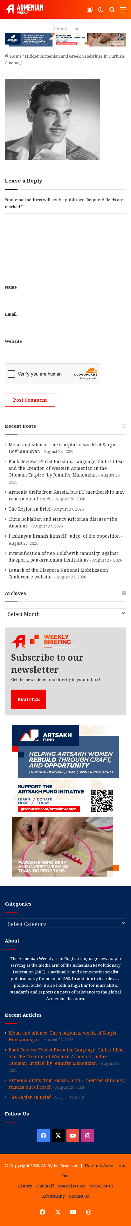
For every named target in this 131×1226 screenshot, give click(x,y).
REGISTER (28, 699)
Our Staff (45, 1186)
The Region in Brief (30, 509)
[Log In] (89, 12)
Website (13, 341)
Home (15, 56)
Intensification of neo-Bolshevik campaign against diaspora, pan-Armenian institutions (63, 556)
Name (11, 287)
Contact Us (79, 1196)
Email (11, 314)
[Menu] (123, 12)
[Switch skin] (101, 12)
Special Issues (71, 1186)
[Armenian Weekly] (24, 9)
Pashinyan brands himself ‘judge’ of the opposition (64, 536)
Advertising (53, 1196)
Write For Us (101, 1186)
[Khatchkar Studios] (65, 39)
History (24, 1186)
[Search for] (112, 12)
